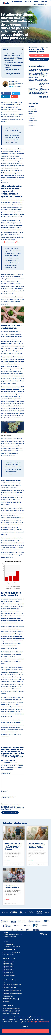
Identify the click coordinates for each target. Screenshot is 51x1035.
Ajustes (25, 1027)
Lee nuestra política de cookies (38, 1022)
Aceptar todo (25, 1031)
